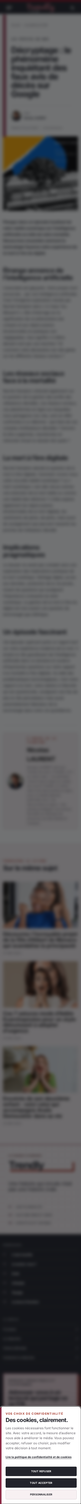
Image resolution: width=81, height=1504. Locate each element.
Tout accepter (41, 1482)
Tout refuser (41, 1471)
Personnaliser (41, 1494)
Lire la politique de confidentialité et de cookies (38, 1457)
